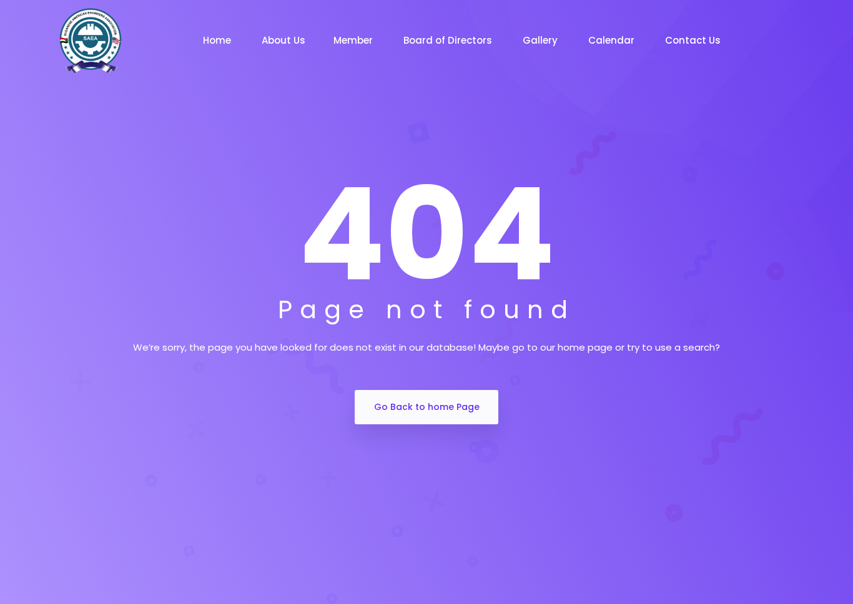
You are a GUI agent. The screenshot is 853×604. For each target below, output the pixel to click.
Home (218, 40)
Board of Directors (449, 40)
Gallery (541, 40)
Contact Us (694, 40)
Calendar (612, 40)
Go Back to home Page (427, 407)
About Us (283, 40)
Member (354, 40)
